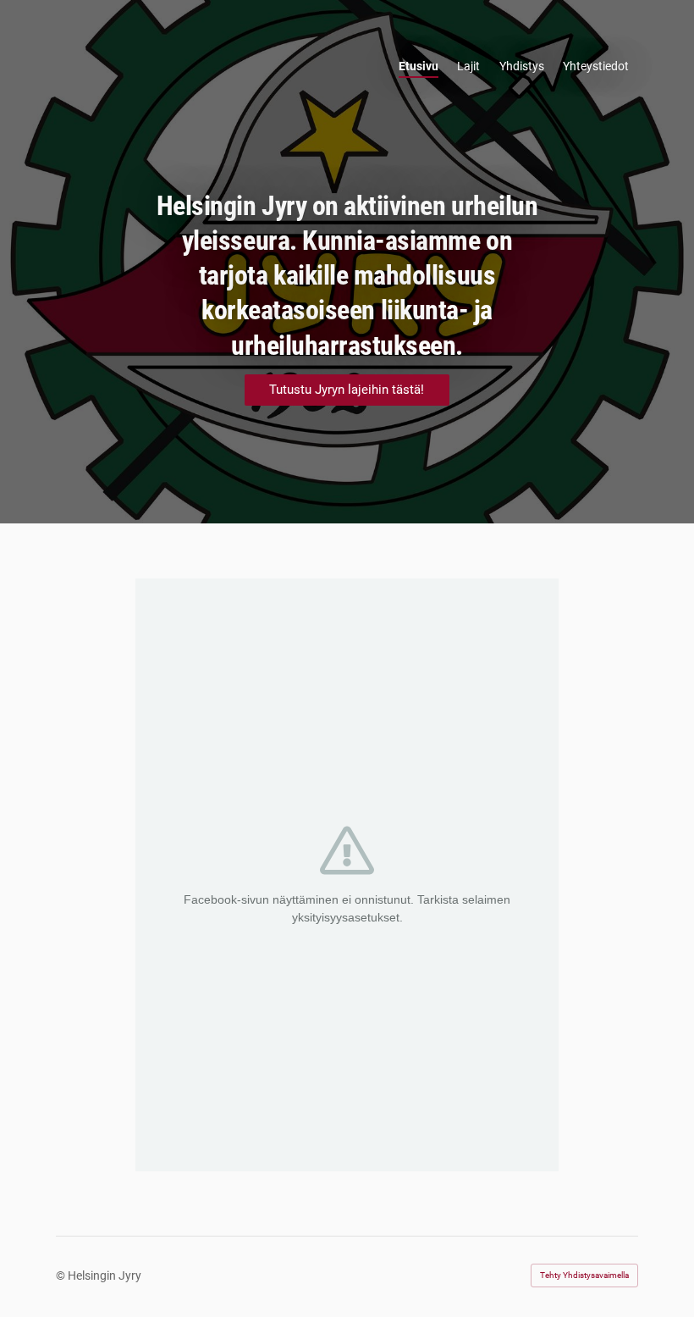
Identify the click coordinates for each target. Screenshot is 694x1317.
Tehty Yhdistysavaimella (584, 1275)
